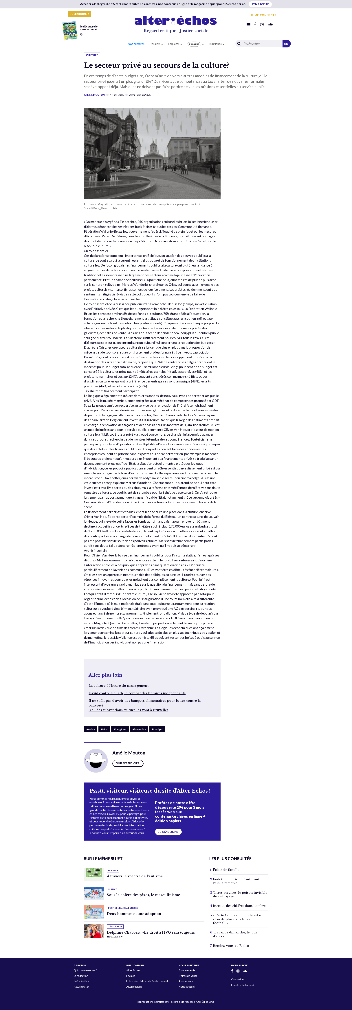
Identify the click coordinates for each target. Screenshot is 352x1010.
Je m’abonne (168, 832)
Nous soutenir (187, 986)
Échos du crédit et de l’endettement (147, 981)
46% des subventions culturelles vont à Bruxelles (128, 710)
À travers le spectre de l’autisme (135, 876)
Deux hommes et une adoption (134, 914)
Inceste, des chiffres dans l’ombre (239, 906)
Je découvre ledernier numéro (89, 28)
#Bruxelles (139, 729)
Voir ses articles (127, 763)
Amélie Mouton (94, 94)
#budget (157, 729)
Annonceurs (186, 981)
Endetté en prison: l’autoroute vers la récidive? (237, 881)
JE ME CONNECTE (264, 15)
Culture (92, 55)
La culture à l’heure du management (118, 686)
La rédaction (81, 975)
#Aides (91, 729)
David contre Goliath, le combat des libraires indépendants (137, 693)
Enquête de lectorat (242, 985)
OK (286, 43)
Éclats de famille (226, 870)
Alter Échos (133, 970)
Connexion (237, 979)
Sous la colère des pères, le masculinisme (143, 895)
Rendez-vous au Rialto (231, 946)
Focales (130, 975)
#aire (104, 729)
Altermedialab (134, 986)
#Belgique (120, 729)
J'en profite (260, 4)
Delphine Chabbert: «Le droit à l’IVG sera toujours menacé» (151, 934)
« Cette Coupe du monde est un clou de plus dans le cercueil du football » (238, 919)
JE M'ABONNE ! (79, 13)
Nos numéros (136, 43)
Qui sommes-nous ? (85, 970)
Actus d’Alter (81, 986)
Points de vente (188, 975)
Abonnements (187, 970)
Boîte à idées (81, 981)
